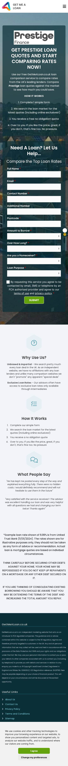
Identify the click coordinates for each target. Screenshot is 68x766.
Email (10, 181)
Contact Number (17, 193)
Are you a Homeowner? (21, 255)
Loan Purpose (15, 267)
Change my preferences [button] (34, 757)
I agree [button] (34, 750)
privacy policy (43, 293)
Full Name (13, 168)
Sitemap (10, 718)
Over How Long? (17, 243)
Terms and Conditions (17, 713)
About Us (10, 699)
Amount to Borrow (18, 230)
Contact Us (11, 704)
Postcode (13, 218)
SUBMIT (34, 300)
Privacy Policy (12, 709)
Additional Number (18, 205)
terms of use (21, 293)
